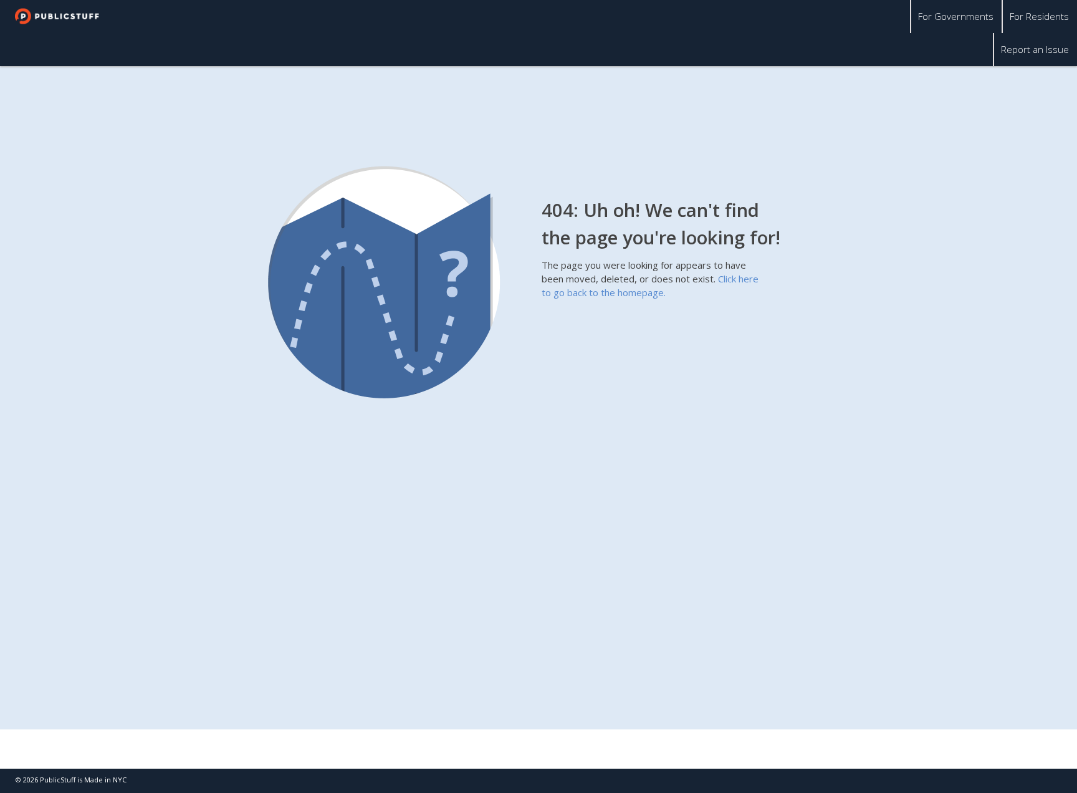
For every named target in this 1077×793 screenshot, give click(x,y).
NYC (120, 779)
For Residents (1039, 16)
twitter (996, 780)
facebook (1021, 780)
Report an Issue (1035, 49)
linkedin (1045, 780)
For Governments (955, 16)
